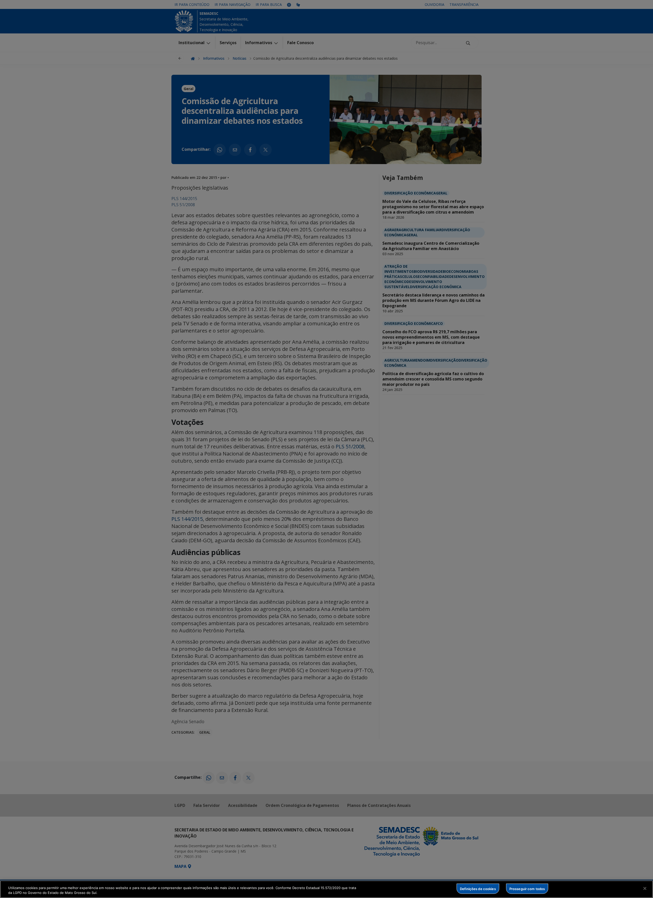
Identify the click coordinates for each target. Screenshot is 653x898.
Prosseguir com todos (527, 889)
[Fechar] (644, 888)
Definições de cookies (478, 889)
